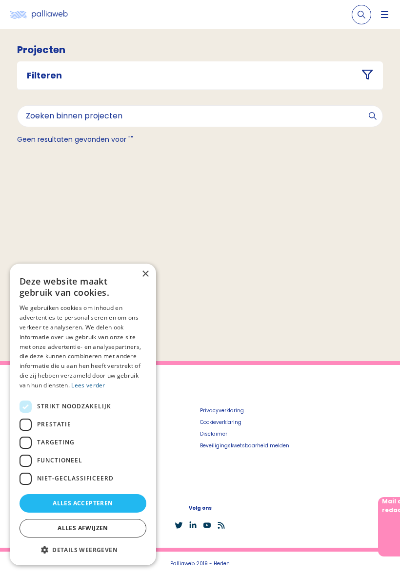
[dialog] (83, 414)
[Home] (39, 14)
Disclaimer (213, 434)
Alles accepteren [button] (83, 503)
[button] (83, 550)
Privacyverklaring (222, 410)
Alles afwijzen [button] (83, 528)
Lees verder (88, 385)
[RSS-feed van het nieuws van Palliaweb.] (221, 525)
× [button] (145, 274)
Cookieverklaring (220, 422)
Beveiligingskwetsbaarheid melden (244, 445)
